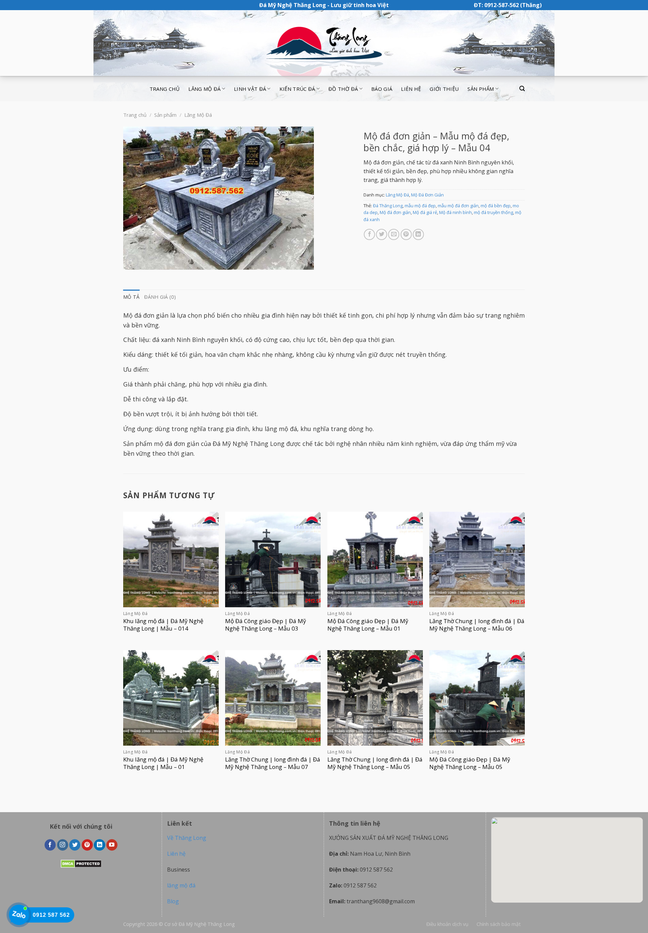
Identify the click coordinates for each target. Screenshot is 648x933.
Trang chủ (165, 88)
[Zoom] (132, 261)
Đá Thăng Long (388, 206)
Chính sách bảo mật (499, 924)
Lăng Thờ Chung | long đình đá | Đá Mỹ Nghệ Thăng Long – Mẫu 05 (375, 763)
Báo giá (381, 88)
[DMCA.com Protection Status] (81, 863)
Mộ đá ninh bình (455, 212)
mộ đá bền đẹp (496, 206)
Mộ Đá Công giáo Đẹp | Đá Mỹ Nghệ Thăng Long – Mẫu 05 (469, 763)
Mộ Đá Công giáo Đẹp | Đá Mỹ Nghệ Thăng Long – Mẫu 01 (367, 624)
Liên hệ (411, 88)
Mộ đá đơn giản (395, 212)
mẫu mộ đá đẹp (420, 206)
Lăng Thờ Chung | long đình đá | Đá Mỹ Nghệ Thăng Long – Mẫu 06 (476, 624)
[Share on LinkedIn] (418, 234)
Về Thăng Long (186, 838)
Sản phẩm (480, 88)
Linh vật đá (250, 88)
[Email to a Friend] (393, 234)
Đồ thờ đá (343, 88)
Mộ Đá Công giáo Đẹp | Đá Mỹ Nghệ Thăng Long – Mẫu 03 (265, 624)
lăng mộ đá (181, 885)
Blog (173, 901)
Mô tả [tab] (131, 297)
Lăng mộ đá (204, 88)
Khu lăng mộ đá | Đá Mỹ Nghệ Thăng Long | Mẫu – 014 (163, 624)
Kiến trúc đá (297, 88)
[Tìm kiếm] (522, 88)
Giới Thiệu (444, 88)
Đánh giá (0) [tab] (160, 297)
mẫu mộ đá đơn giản (458, 206)
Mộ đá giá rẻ (425, 212)
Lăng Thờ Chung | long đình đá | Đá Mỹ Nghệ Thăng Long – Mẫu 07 (272, 763)
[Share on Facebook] (369, 234)
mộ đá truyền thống (493, 212)
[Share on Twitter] (381, 234)
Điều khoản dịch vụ (447, 924)
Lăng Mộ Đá (198, 114)
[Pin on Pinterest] (406, 234)
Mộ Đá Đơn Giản (427, 195)
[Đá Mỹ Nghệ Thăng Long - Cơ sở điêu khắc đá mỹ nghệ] (324, 43)
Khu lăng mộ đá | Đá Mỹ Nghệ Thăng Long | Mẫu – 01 (163, 763)
